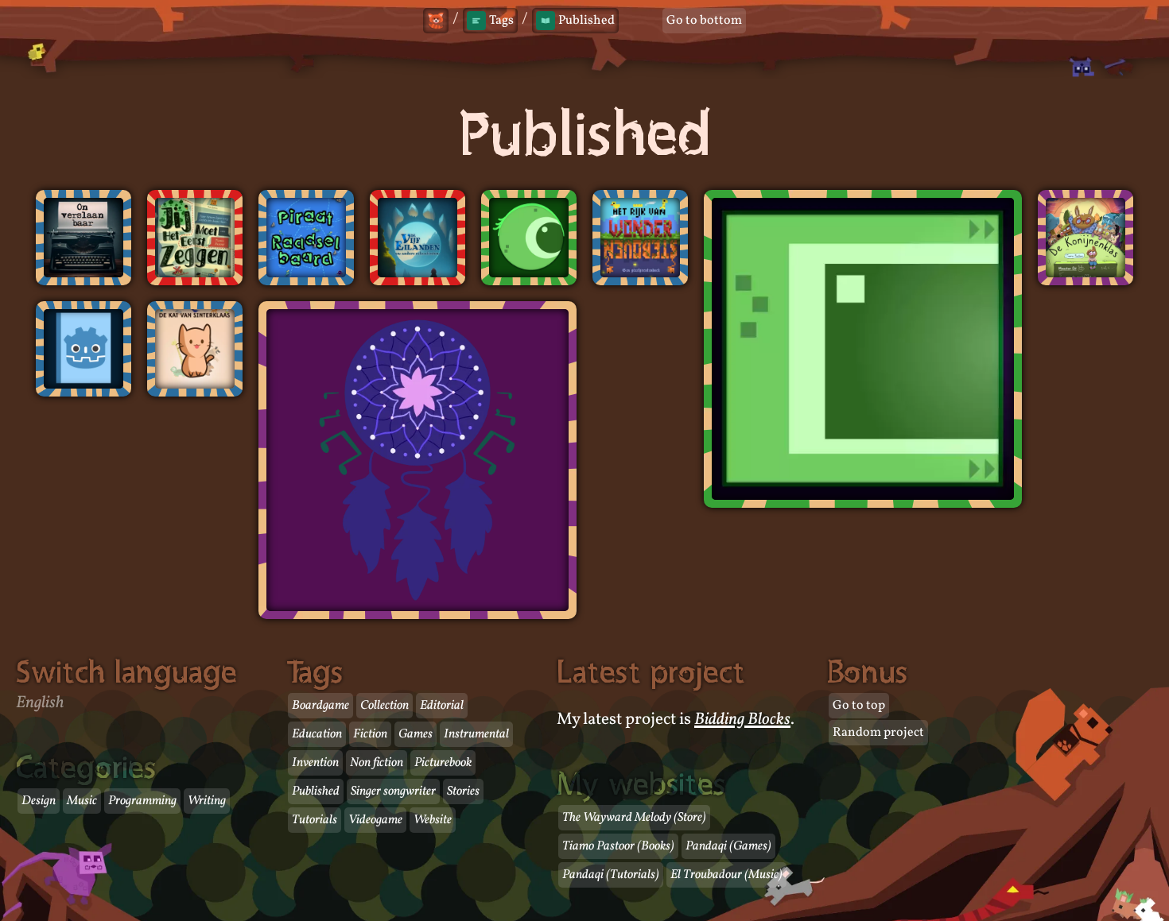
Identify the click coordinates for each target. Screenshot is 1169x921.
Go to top (859, 705)
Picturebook (443, 763)
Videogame (375, 820)
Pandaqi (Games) (728, 846)
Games (415, 734)
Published (316, 791)
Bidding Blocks (742, 719)
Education (317, 734)
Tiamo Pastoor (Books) (618, 846)
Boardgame (320, 705)
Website (433, 820)
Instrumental (476, 734)
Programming (142, 801)
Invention (315, 763)
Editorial (442, 705)
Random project (878, 732)
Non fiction (376, 763)
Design (38, 801)
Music (82, 801)
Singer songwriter (393, 791)
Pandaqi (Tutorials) (610, 875)
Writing (207, 801)
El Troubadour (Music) (726, 875)
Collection (384, 705)
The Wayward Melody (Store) (634, 817)
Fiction (370, 734)
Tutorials (314, 820)
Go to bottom (704, 20)
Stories (463, 791)
